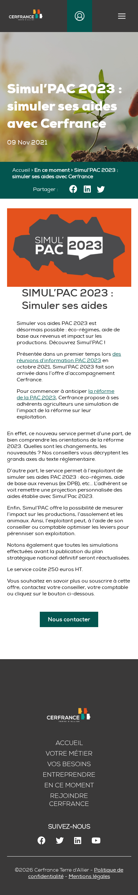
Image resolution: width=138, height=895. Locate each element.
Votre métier (69, 754)
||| (122, 16)
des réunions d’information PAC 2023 (69, 357)
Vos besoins (69, 764)
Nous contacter (69, 619)
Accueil (69, 743)
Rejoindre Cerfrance (69, 800)
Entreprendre (69, 775)
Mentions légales (89, 876)
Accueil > (23, 170)
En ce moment (69, 785)
